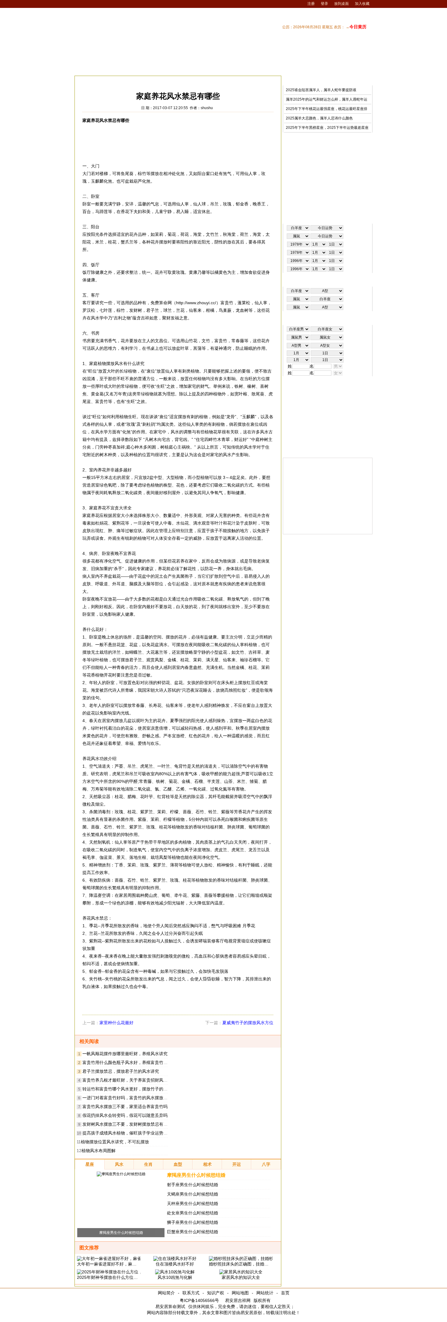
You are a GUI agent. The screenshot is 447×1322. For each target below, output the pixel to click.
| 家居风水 (266, 67)
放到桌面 (341, 4)
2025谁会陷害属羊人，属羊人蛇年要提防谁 (321, 90)
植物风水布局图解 (98, 1150)
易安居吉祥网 (238, 1300)
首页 (285, 1292)
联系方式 (190, 1292)
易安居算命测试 (170, 1306)
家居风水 (137, 80)
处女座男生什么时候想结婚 (192, 1212)
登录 (324, 4)
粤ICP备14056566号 (199, 1300)
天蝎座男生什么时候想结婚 (192, 1194)
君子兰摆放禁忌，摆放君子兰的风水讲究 (120, 1071)
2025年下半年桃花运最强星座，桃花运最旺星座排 (326, 109)
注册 (311, 4)
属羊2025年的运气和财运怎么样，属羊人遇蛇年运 (326, 99)
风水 (119, 80)
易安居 (103, 80)
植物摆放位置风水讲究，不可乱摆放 (115, 1141)
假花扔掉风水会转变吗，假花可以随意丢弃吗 (125, 1115)
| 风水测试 (361, 67)
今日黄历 (357, 26)
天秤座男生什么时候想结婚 (192, 1203)
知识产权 (215, 1292)
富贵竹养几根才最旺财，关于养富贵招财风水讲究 (129, 1080)
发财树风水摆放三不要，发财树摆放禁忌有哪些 (127, 1124)
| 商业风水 (314, 67)
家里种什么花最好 (116, 1022)
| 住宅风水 (290, 67)
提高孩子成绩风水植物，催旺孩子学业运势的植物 (129, 1133)
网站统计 (264, 1292)
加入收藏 (362, 4)
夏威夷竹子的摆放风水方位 (247, 1022)
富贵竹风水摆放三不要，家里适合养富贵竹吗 (125, 1106)
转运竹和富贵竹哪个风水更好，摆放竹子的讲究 (127, 1088)
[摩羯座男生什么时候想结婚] (121, 1174)
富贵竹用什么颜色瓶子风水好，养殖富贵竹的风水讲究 (133, 1062)
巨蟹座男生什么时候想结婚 (192, 1231)
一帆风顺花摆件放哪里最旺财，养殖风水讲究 (125, 1053)
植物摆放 (158, 80)
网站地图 (240, 1292)
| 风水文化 (337, 67)
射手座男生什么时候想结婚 (192, 1184)
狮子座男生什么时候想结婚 (192, 1222)
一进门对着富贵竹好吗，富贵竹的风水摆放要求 (127, 1097)
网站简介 (166, 1292)
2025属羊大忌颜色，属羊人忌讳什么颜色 (319, 118)
